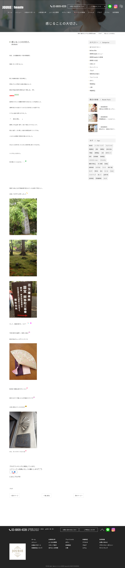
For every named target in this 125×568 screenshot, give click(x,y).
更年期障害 (98, 178)
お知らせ (92, 64)
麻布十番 (110, 167)
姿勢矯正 (97, 153)
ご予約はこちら (96, 6)
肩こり (99, 174)
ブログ (11, 488)
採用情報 (96, 156)
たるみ (112, 171)
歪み (101, 171)
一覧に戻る (46, 495)
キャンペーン (94, 67)
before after (93, 50)
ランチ (104, 167)
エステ (90, 171)
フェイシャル (94, 77)
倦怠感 (90, 145)
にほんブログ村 (14, 476)
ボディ (92, 80)
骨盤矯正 (92, 90)
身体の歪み (109, 149)
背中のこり (108, 153)
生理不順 (105, 174)
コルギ (105, 178)
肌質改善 (91, 167)
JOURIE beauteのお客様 (96, 57)
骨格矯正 (92, 84)
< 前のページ (14, 495)
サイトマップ (103, 548)
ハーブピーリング (99, 145)
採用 (90, 156)
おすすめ (98, 167)
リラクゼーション (93, 160)
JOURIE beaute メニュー (96, 54)
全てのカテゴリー (95, 47)
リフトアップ (92, 174)
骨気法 (96, 171)
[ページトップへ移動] (102, 530)
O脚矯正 (102, 149)
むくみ (106, 171)
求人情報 (100, 163)
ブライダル (103, 160)
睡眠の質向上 (92, 163)
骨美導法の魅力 (94, 74)
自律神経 (91, 178)
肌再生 (106, 163)
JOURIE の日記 (94, 60)
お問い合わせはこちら (77, 6)
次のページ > (78, 495)
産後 (97, 149)
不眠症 (90, 153)
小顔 (91, 87)
